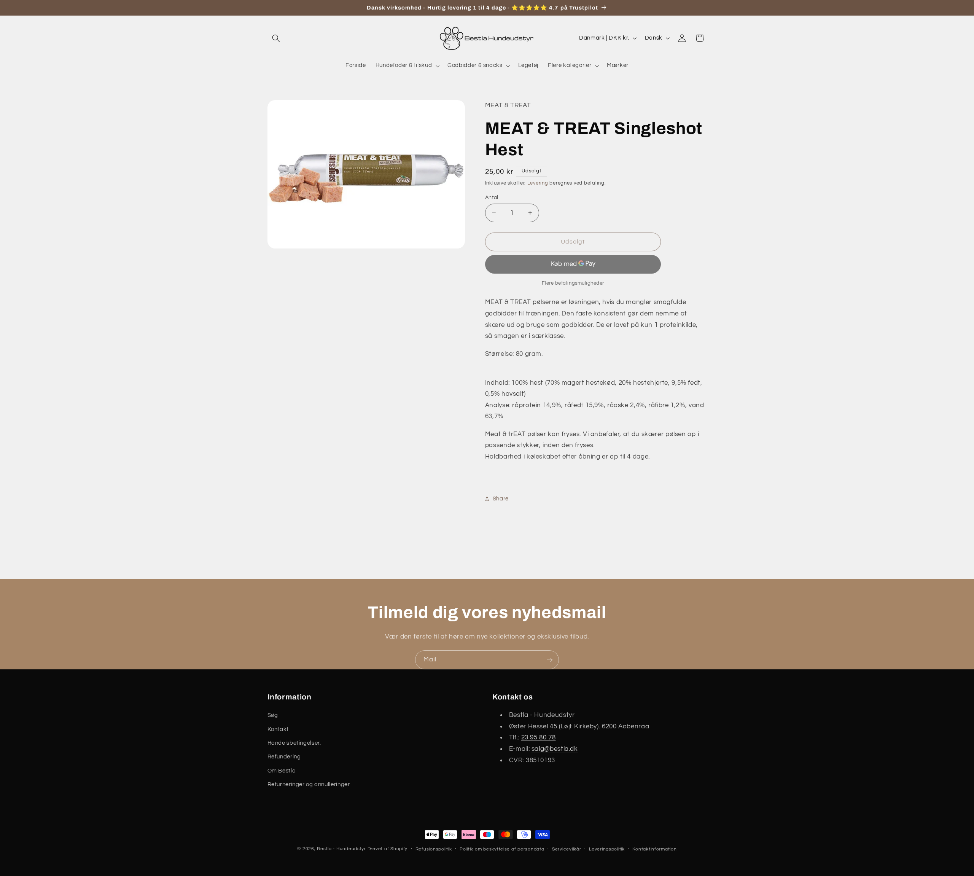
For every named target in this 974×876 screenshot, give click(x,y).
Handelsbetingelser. (294, 743)
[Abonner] (550, 659)
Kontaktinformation (654, 849)
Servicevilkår (566, 849)
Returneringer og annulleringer (308, 784)
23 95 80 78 (538, 737)
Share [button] (501, 498)
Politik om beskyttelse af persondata (502, 849)
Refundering (284, 757)
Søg (272, 715)
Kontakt (278, 729)
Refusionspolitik (433, 849)
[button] (276, 38)
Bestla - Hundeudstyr (341, 849)
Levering (537, 182)
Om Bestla (281, 771)
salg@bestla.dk (555, 748)
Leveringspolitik (607, 849)
